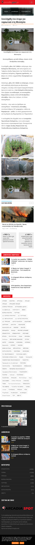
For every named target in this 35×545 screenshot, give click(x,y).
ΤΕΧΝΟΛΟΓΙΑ (26, 383)
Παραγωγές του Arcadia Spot (10, 363)
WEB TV (19, 395)
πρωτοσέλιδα (5, 426)
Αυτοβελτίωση (6, 310)
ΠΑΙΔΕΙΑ (21, 357)
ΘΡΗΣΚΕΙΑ (27, 336)
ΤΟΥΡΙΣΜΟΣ (11, 389)
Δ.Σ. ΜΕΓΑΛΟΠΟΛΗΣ (7, 318)
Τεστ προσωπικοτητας (14, 383)
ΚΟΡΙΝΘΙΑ (27, 342)
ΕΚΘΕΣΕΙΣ (16, 327)
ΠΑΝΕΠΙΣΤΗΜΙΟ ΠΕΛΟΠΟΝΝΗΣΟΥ (11, 360)
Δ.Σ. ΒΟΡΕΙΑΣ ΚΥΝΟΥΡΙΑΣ (9, 315)
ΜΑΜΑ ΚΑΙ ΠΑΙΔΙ (6, 348)
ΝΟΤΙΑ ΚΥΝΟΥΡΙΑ (6, 351)
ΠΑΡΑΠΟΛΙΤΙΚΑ (6, 366)
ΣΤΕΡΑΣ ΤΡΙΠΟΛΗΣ (16, 381)
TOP (14, 395)
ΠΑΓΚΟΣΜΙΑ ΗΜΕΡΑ (21, 354)
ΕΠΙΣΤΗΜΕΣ (26, 333)
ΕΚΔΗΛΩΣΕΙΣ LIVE (6, 327)
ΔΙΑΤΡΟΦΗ (5, 324)
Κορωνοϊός (5, 345)
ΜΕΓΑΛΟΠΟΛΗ (17, 348)
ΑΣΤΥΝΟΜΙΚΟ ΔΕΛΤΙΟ (21, 307)
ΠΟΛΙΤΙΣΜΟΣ (20, 375)
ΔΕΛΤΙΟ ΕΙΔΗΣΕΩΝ (17, 321)
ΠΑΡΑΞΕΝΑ (23, 363)
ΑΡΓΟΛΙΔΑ (19, 301)
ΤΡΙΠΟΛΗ (19, 389)
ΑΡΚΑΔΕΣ (27, 301)
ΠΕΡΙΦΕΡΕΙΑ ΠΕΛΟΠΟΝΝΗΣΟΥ (17, 369)
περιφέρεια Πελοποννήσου (9, 372)
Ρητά (30, 378)
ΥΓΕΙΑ (25, 389)
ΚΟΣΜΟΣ (13, 345)
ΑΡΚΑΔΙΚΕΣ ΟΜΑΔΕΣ (14, 304)
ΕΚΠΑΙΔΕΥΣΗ (5, 330)
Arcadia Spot (14, 392)
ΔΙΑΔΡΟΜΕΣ (27, 321)
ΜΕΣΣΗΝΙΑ (26, 348)
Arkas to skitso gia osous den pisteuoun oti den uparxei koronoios (8, 238)
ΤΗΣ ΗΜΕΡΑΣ (5, 386)
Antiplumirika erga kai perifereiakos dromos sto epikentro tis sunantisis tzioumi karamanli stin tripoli (26, 241)
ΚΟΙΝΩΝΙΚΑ (19, 342)
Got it (22, 543)
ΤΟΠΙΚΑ (28, 386)
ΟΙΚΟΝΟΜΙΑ (25, 351)
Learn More (15, 543)
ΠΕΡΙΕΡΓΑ (4, 369)
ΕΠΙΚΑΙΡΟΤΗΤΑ (6, 333)
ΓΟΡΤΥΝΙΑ (17, 313)
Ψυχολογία (5, 392)
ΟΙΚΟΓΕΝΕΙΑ (17, 351)
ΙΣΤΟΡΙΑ (27, 339)
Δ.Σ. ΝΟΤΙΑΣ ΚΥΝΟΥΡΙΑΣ (21, 318)
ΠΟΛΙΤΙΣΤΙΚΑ (5, 378)
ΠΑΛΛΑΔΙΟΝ (29, 357)
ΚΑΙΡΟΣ (4, 342)
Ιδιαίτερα (4, 339)
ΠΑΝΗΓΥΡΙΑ (25, 360)
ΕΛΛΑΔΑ (13, 330)
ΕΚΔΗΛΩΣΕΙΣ (21, 324)
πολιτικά (12, 375)
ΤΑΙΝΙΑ (4, 383)
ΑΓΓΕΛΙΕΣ (4, 301)
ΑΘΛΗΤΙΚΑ (12, 301)
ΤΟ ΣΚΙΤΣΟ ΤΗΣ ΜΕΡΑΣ (17, 386)
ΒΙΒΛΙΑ (23, 310)
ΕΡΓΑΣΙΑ (4, 336)
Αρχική (6, 11)
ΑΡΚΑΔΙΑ (4, 304)
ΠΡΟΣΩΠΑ (14, 378)
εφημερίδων (12, 426)
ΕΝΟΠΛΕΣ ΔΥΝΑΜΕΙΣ (23, 330)
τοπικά (4, 389)
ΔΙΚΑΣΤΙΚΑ (13, 324)
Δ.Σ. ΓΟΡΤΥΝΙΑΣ (22, 315)
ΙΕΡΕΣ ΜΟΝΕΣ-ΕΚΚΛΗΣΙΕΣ (16, 339)
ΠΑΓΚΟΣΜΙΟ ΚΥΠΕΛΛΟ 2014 (9, 357)
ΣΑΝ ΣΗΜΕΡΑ (5, 381)
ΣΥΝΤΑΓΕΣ (26, 381)
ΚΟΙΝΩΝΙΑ (11, 342)
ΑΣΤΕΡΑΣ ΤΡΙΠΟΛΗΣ (7, 307)
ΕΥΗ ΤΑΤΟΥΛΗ (12, 336)
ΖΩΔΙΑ (20, 336)
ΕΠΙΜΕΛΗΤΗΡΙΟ (16, 333)
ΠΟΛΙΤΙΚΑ (4, 375)
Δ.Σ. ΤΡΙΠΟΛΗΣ (6, 321)
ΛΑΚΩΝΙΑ (20, 345)
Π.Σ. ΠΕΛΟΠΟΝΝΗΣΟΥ (8, 354)
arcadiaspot (15, 11)
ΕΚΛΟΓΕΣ (23, 327)
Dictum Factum (6, 395)
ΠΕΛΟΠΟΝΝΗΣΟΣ (17, 366)
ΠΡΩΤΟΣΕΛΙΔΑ (23, 378)
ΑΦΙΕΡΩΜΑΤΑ (16, 310)
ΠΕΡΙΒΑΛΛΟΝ (27, 366)
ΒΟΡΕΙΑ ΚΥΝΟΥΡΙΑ (7, 313)
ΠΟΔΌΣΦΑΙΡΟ (23, 372)
